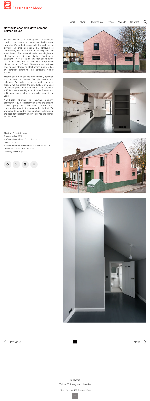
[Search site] (145, 22)
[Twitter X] (16, 164)
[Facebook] (7, 164)
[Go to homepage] (23, 20)
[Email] (34, 164)
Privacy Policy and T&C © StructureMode (75, 390)
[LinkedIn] (25, 164)
